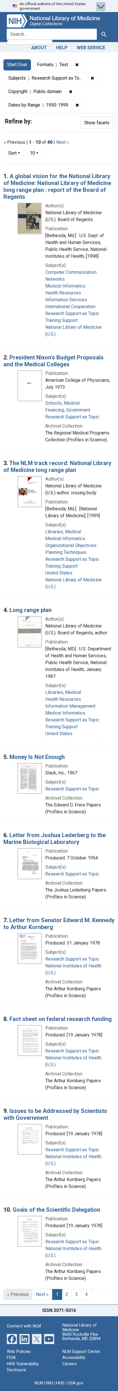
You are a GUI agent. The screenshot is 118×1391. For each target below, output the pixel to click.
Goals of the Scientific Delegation (56, 1209)
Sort (12, 153)
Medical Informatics (65, 286)
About (39, 47)
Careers (69, 1364)
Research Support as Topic (72, 313)
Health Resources (63, 293)
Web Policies (19, 1351)
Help (62, 47)
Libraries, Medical (63, 531)
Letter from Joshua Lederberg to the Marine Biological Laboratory (54, 838)
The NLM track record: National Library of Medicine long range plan (57, 466)
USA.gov (75, 1383)
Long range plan (30, 610)
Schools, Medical (62, 403)
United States (58, 573)
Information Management (70, 706)
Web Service (91, 47)
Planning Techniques (65, 552)
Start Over (17, 64)
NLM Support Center (81, 1351)
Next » (62, 142)
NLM (39, 1383)
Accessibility (73, 1357)
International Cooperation (70, 306)
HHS (60, 1383)
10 (36, 153)
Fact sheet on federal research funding (60, 1019)
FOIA (11, 1357)
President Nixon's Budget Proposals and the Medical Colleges (53, 361)
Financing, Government (67, 410)
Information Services (66, 299)
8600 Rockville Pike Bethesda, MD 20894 (81, 1336)
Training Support (61, 320)
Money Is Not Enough (37, 756)
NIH (49, 1383)
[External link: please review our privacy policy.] (12, 1338)
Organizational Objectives (71, 545)
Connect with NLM (24, 1326)
